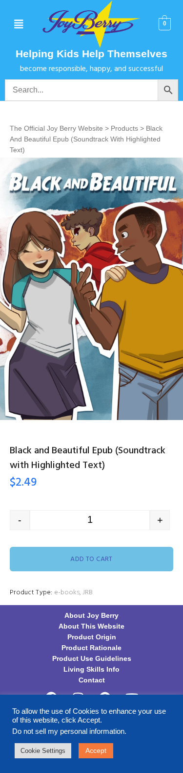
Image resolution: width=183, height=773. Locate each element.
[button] (18, 24)
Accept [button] (95, 750)
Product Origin (91, 637)
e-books (67, 592)
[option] (91, 289)
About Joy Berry (91, 615)
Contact (92, 680)
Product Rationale (91, 648)
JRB (87, 592)
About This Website (91, 626)
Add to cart (91, 559)
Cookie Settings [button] (42, 750)
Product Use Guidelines (91, 658)
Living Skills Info (91, 669)
